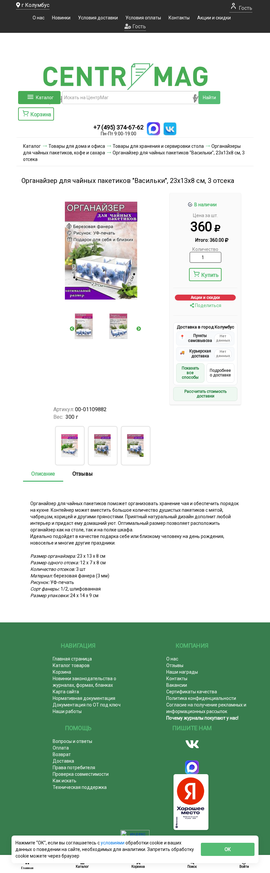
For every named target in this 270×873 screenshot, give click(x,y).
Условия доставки (98, 17)
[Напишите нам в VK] (169, 128)
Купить (210, 275)
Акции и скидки (214, 17)
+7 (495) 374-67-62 (119, 127)
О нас (38, 17)
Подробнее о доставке (220, 372)
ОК (228, 849)
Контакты (179, 17)
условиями (113, 842)
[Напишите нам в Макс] (153, 128)
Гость (244, 8)
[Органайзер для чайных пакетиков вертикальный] (102, 445)
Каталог (45, 97)
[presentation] (72, 329)
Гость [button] (138, 26)
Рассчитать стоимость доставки (205, 393)
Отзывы (82, 474)
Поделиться (207, 305)
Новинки (61, 17)
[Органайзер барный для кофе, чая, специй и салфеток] (69, 445)
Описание (43, 474)
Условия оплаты (143, 17)
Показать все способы (190, 373)
